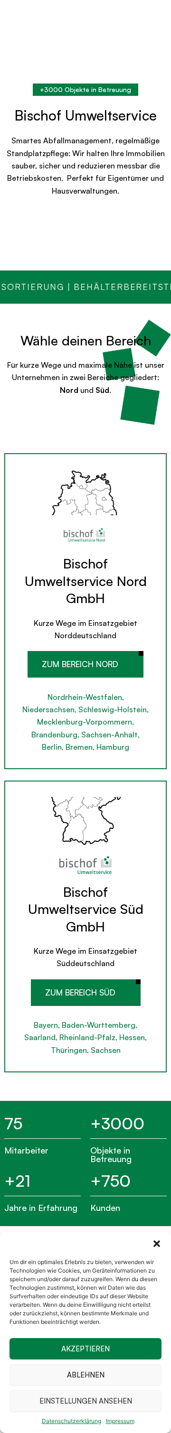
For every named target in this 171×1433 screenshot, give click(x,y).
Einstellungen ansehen (85, 1400)
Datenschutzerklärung (71, 1420)
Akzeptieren (85, 1348)
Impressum (120, 1420)
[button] (157, 1243)
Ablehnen (85, 1374)
